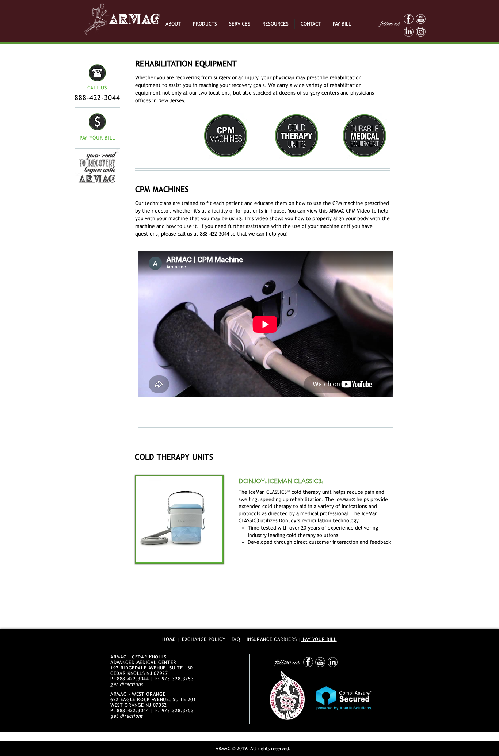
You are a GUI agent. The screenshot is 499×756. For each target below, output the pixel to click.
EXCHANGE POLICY (203, 639)
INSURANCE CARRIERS (272, 639)
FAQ (236, 639)
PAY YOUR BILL (319, 639)
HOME (169, 639)
